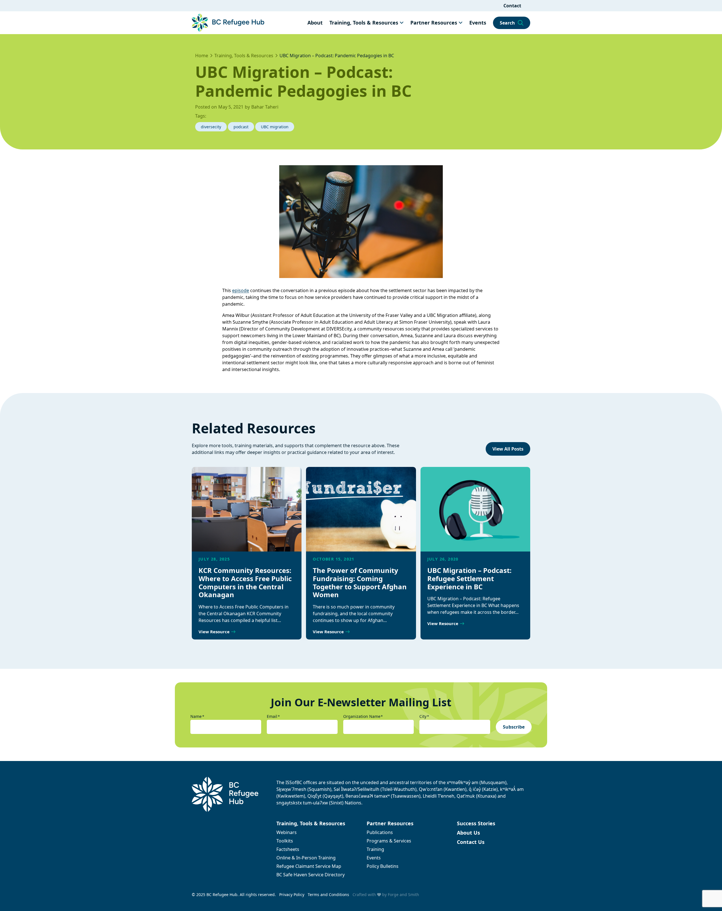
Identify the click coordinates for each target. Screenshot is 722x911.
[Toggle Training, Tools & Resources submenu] (402, 22)
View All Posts (507, 449)
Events (477, 22)
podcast (241, 126)
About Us (468, 832)
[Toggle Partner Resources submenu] (461, 22)
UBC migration (275, 126)
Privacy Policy (291, 894)
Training (375, 849)
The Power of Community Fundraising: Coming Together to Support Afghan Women (360, 582)
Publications (380, 832)
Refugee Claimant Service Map (308, 866)
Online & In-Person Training (306, 858)
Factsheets (287, 849)
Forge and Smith (403, 894)
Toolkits (284, 841)
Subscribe (514, 727)
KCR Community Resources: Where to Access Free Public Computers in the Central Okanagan (245, 582)
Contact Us (471, 842)
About (315, 22)
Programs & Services (389, 841)
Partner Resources (433, 22)
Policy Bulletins (383, 866)
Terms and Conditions (328, 894)
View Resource (214, 631)
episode (240, 290)
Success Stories (476, 823)
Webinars (286, 832)
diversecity (211, 126)
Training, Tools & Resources (363, 22)
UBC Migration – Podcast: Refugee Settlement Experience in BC (469, 578)
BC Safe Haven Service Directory (310, 875)
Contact (512, 6)
